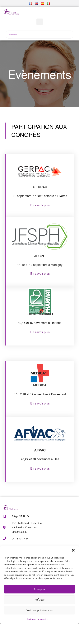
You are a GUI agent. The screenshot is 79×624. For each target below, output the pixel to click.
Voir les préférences (39, 610)
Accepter (39, 589)
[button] (73, 550)
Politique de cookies (37, 619)
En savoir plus (40, 205)
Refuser (39, 599)
